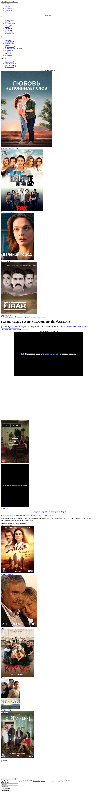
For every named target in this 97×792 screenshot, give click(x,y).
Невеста (16, 328)
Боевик (7, 27)
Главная (7, 7)
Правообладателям (39, 781)
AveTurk (7, 45)
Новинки (8, 10)
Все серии (49, 512)
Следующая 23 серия (59, 512)
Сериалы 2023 (9, 63)
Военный (8, 28)
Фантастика (8, 33)
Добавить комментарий (8, 779)
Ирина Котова (9, 43)
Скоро (7, 12)
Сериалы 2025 (9, 67)
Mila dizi (7, 53)
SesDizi (7, 40)
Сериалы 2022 (9, 62)
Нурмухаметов (9, 47)
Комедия (7, 30)
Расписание (8, 8)
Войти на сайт (6, 790)
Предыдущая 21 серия (38, 512)
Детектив (8, 25)
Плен (11, 328)
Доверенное (5, 328)
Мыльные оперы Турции (13, 48)
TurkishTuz (8, 55)
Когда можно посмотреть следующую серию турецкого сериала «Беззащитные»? (27, 515)
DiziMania (8, 52)
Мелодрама (8, 20)
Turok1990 (8, 50)
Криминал (8, 32)
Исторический (9, 23)
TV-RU (7, 1)
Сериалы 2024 (9, 65)
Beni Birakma (9, 42)
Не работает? (5, 508)
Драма (7, 22)
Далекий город (72, 326)
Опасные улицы (83, 326)
